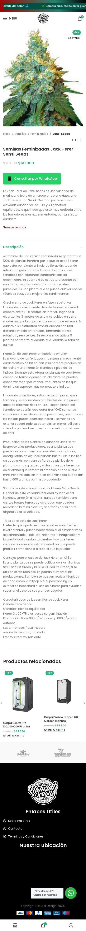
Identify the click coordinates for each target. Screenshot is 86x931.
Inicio (7, 134)
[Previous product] (72, 140)
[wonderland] (23, 752)
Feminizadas (39, 134)
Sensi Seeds (61, 134)
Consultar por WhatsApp (32, 179)
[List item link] (43, 820)
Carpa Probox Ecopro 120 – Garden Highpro (62, 719)
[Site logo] (43, 18)
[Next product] (81, 140)
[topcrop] (63, 752)
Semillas (21, 134)
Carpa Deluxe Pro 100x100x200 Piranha (16, 724)
